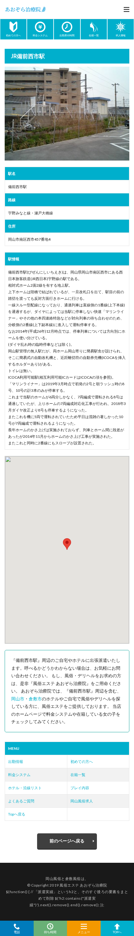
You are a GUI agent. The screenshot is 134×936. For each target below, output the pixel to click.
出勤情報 (15, 761)
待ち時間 (50, 931)
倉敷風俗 (73, 878)
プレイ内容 (79, 787)
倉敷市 (35, 698)
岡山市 (17, 698)
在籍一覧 (77, 774)
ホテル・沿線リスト (25, 787)
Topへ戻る (16, 814)
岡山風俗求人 (81, 801)
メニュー (84, 931)
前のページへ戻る (67, 840)
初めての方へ (81, 761)
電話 (17, 931)
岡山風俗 (53, 878)
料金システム (19, 774)
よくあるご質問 (21, 801)
